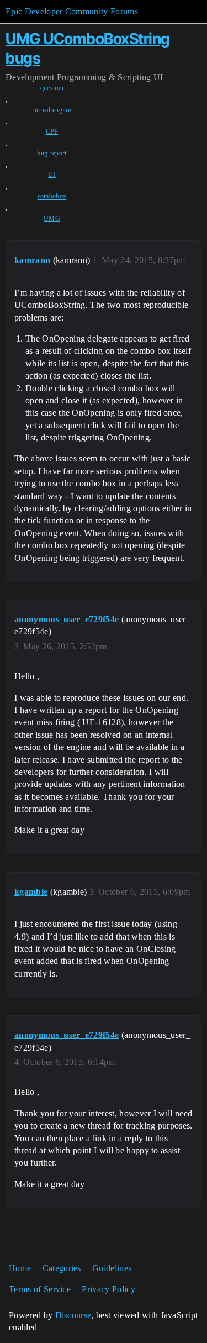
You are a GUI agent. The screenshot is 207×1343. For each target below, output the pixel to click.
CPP (52, 131)
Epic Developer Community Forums (72, 11)
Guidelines (111, 1268)
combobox (52, 196)
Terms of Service (40, 1289)
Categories (62, 1268)
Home (20, 1268)
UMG (52, 218)
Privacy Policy (108, 1289)
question (52, 88)
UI (52, 175)
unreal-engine (52, 110)
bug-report (51, 153)
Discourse (73, 1315)
